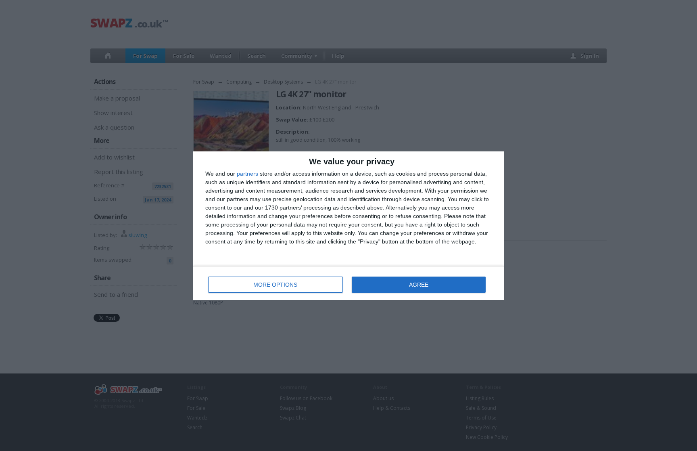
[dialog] (348, 225)
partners (247, 173)
